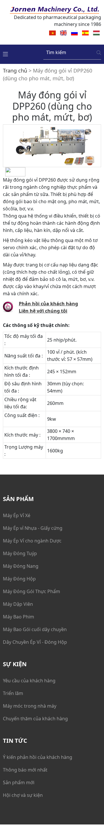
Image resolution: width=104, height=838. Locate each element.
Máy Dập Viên (18, 604)
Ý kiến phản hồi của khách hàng (37, 757)
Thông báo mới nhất (25, 770)
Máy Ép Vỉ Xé (16, 515)
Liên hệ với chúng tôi (43, 311)
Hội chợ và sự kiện (23, 795)
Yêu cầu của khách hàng (29, 680)
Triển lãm (13, 693)
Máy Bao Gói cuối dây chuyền (35, 629)
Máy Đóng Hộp (19, 579)
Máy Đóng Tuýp (20, 553)
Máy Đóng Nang (20, 566)
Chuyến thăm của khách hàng (35, 718)
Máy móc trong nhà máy (29, 706)
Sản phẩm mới (18, 782)
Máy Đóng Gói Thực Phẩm (31, 591)
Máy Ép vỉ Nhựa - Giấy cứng (32, 528)
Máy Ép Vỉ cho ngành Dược (32, 541)
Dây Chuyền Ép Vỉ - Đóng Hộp (35, 642)
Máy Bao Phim (18, 617)
